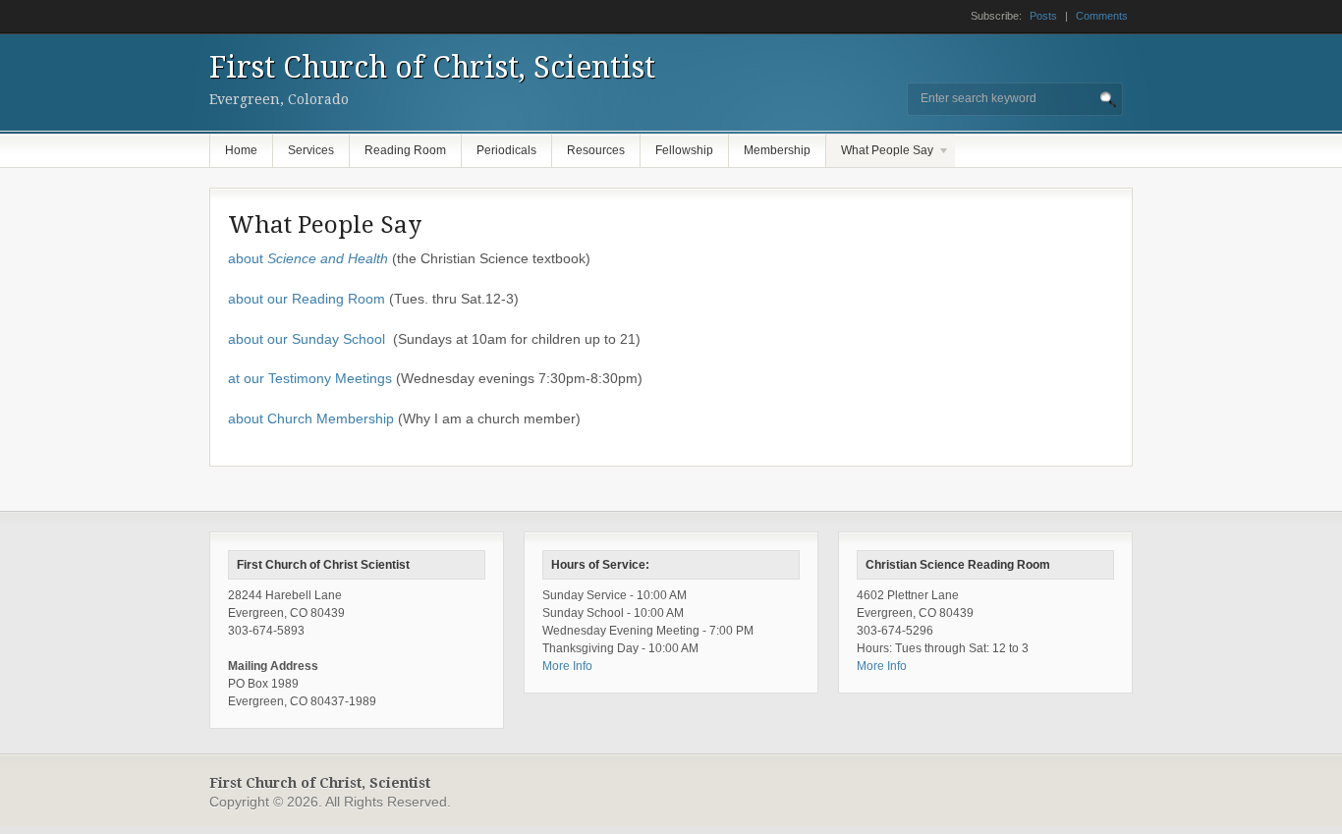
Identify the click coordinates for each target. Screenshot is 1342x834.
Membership (777, 150)
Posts (1043, 16)
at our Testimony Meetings (310, 378)
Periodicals (506, 150)
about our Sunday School (306, 339)
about (308, 258)
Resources (596, 150)
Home (241, 150)
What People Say (879, 155)
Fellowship (684, 150)
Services (311, 150)
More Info (567, 666)
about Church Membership (311, 418)
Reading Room (405, 150)
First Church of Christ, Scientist (432, 67)
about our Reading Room (306, 298)
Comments (1102, 16)
